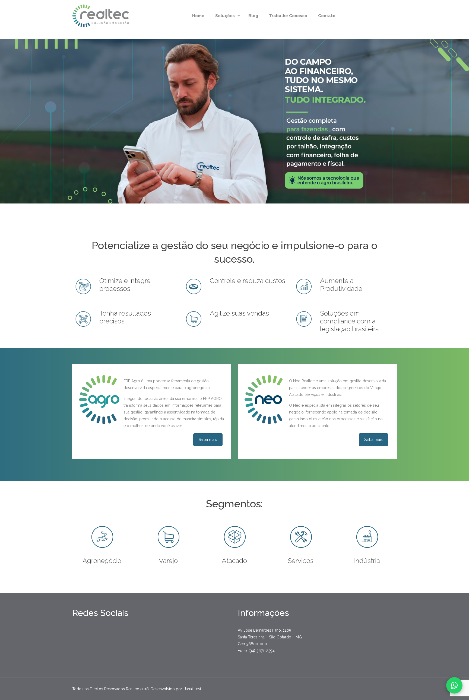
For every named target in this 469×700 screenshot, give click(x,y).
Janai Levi (192, 689)
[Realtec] (100, 15)
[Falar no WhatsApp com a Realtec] (454, 685)
